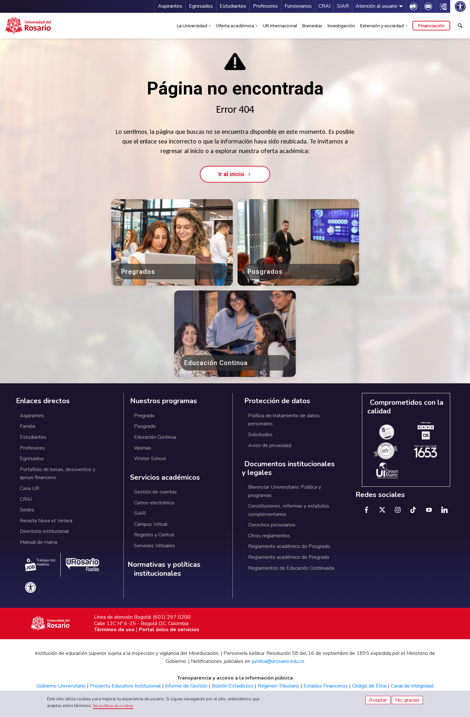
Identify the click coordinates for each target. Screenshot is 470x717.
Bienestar (312, 25)
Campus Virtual (151, 524)
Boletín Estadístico (233, 685)
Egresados (201, 6)
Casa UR (29, 488)
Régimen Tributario (278, 685)
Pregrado (144, 415)
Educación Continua (155, 437)
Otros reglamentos (269, 535)
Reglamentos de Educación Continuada (291, 568)
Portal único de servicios (169, 629)
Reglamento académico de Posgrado (289, 546)
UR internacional (280, 25)
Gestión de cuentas (155, 491)
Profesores (265, 6)
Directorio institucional (44, 531)
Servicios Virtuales (154, 545)
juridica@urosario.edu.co (278, 661)
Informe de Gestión (186, 685)
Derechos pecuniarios (271, 524)
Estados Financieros (325, 685)
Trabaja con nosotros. (45, 562)
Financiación (431, 25)
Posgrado (145, 426)
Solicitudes (260, 434)
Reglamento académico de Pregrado (288, 557)
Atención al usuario (376, 6)
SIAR (343, 6)
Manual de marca (38, 542)
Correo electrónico (154, 502)
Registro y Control (154, 534)
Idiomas (142, 448)
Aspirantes (170, 6)
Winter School (150, 458)
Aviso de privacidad (269, 445)
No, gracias (407, 700)
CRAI (324, 6)
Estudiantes (233, 6)
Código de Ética (369, 685)
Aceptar (378, 700)
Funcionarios (298, 6)
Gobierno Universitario (61, 685)
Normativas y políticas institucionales (164, 569)
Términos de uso (114, 629)
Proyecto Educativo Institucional (125, 685)
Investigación (341, 25)
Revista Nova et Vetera (46, 520)
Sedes (27, 509)
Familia (27, 426)
